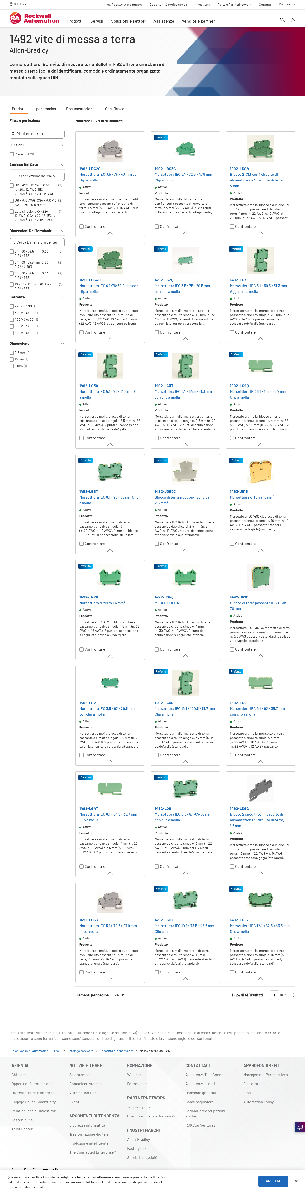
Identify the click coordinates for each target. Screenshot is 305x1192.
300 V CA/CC (24, 313)
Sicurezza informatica (87, 1125)
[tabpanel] (152, 561)
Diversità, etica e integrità (33, 1093)
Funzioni (17, 145)
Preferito (21, 154)
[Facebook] (25, 1170)
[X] (35, 1170)
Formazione (137, 1084)
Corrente (17, 297)
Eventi (74, 1102)
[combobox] (119, 995)
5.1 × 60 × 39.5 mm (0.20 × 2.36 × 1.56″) (33, 254)
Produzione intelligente (89, 1143)
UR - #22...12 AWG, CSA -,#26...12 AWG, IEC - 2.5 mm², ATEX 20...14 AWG (34, 190)
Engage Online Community (33, 1102)
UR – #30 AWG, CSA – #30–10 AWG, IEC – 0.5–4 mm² (35, 203)
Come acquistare (199, 1102)
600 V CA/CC (24, 326)
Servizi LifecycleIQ (142, 1158)
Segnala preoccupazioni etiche (205, 1113)
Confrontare (95, 227)
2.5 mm (20, 352)
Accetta (273, 1181)
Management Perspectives (265, 1075)
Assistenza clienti (200, 1084)
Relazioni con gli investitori (33, 1111)
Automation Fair (82, 1093)
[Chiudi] (296, 1181)
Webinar (134, 1075)
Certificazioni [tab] (116, 109)
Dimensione (20, 343)
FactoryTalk (137, 1149)
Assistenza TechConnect (206, 1075)
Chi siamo (19, 1075)
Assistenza (163, 21)
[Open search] (282, 20)
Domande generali (200, 1093)
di (282, 995)
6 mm (19, 366)
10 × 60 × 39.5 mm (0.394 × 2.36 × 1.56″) (33, 286)
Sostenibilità (22, 1120)
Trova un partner (141, 1107)
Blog (247, 1093)
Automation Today (258, 1102)
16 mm (19, 359)
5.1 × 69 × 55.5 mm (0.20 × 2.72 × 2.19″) (33, 265)
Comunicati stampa (85, 1084)
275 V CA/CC (24, 306)
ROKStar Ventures (200, 1125)
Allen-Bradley (138, 1140)
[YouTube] (45, 1170)
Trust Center (22, 1129)
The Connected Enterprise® (92, 1152)
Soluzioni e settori (128, 21)
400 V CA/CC (24, 319)
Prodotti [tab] (19, 109)
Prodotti (75, 21)
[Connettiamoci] (300, 1127)
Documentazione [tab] (80, 109)
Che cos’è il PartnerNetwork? (151, 1116)
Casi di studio (254, 1084)
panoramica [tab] (46, 109)
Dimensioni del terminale (31, 231)
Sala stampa (79, 1075)
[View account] (293, 20)
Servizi (96, 21)
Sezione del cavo (24, 165)
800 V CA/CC (24, 333)
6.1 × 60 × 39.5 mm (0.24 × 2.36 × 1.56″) (33, 275)
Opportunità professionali (32, 1084)
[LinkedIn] (15, 1170)
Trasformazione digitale (89, 1134)
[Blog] (56, 1170)
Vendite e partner (198, 21)
